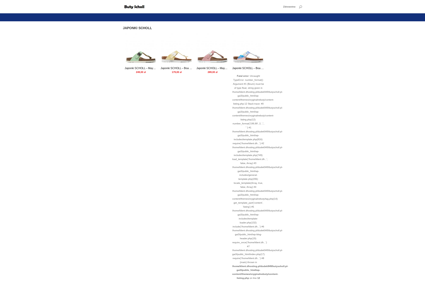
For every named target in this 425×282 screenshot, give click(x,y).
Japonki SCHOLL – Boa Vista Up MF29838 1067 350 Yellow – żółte (177, 68)
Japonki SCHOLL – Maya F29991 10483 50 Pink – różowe (212, 68)
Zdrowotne (289, 6)
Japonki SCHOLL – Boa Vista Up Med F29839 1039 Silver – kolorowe (248, 68)
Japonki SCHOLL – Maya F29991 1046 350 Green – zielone (141, 68)
